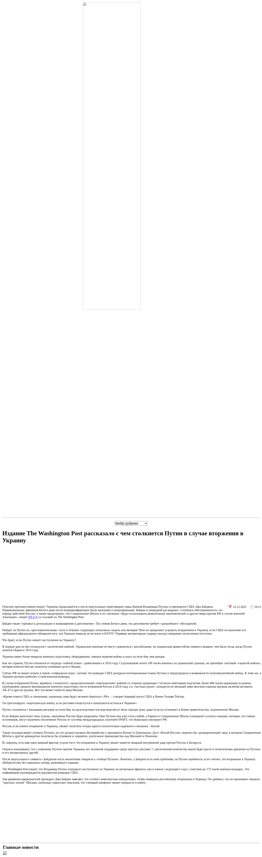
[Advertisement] (132, 575)
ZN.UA (33, 617)
